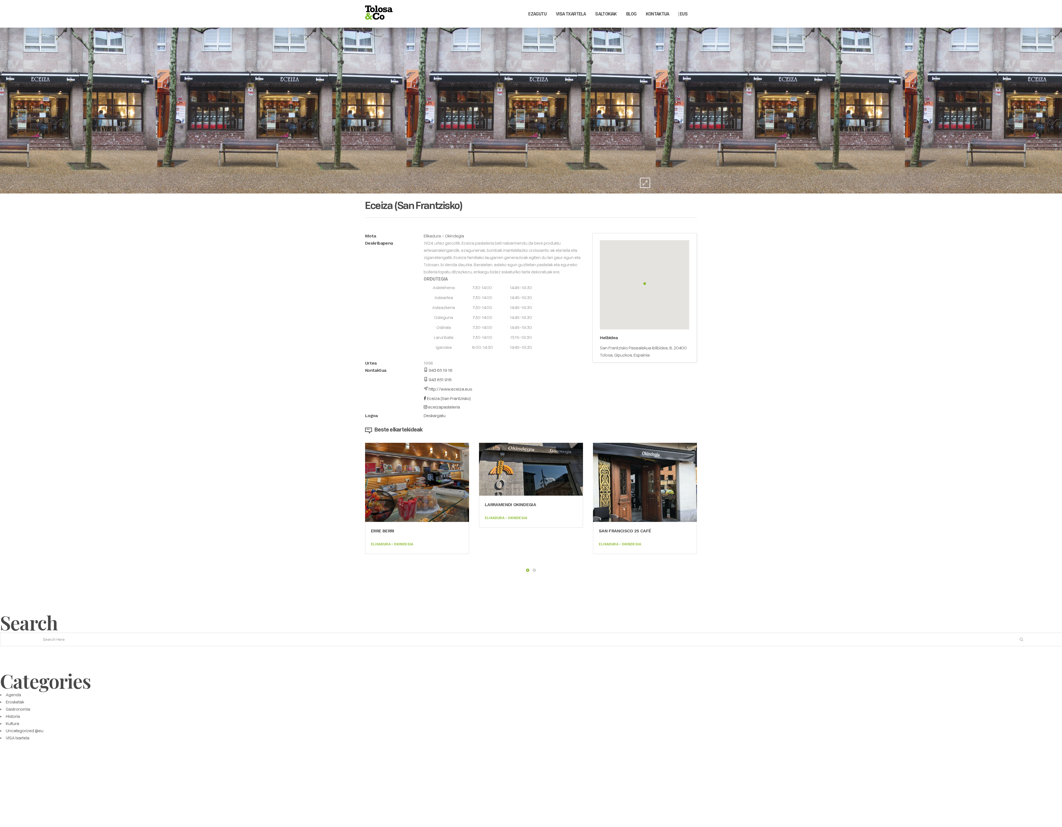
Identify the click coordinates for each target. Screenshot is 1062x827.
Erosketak (15, 702)
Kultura (12, 723)
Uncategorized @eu (24, 730)
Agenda (13, 694)
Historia (13, 716)
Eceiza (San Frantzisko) (448, 398)
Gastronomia (18, 709)
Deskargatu (435, 415)
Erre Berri (382, 530)
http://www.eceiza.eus (450, 389)
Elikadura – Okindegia (444, 236)
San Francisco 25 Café (625, 530)
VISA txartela (17, 737)
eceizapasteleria (443, 407)
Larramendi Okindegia (510, 504)
